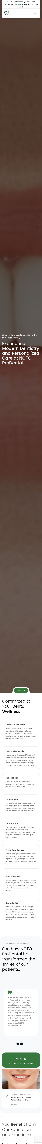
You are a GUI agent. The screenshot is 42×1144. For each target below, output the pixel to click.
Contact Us (21, 690)
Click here (17, 4)
